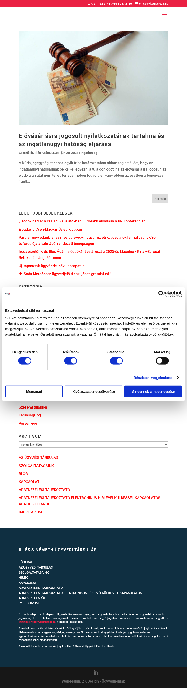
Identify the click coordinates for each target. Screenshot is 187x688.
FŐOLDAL (26, 562)
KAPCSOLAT (29, 482)
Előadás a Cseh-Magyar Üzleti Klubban (50, 229)
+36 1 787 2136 (122, 3)
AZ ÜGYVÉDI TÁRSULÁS (38, 457)
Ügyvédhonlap (113, 681)
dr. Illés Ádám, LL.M (44, 153)
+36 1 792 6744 (100, 3)
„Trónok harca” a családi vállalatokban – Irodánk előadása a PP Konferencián (82, 221)
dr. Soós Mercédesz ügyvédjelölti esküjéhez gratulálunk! (65, 274)
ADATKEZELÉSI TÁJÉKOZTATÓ (44, 490)
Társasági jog (30, 415)
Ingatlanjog (89, 153)
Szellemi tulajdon (33, 407)
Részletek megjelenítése (153, 378)
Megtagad (34, 391)
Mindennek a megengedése (153, 391)
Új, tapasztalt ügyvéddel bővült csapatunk (52, 266)
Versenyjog (28, 423)
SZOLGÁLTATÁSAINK (36, 466)
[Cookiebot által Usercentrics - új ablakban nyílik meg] (162, 294)
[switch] (70, 361)
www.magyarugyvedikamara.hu (37, 621)
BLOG (23, 474)
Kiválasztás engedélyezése (93, 391)
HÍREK (23, 577)
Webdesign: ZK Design (80, 681)
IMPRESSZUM (30, 512)
